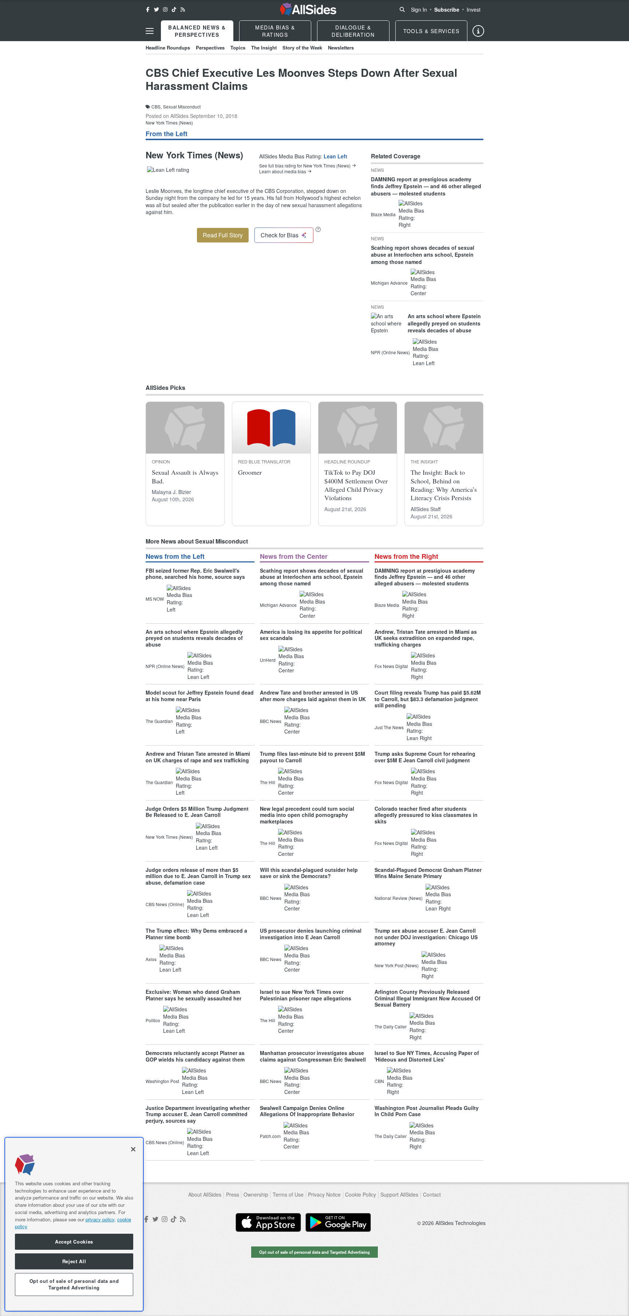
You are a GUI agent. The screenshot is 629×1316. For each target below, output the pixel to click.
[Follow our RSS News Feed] (182, 9)
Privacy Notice (324, 1194)
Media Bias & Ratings (275, 31)
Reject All (74, 1261)
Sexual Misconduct (182, 107)
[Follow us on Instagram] (165, 9)
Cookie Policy (360, 1194)
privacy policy (100, 1219)
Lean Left (335, 156)
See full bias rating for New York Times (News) (305, 166)
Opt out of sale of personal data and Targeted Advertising (314, 1252)
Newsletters (341, 47)
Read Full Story (223, 235)
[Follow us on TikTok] (174, 9)
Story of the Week (302, 47)
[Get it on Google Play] (338, 1222)
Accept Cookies (74, 1241)
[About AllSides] (478, 31)
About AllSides (204, 1194)
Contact (432, 1194)
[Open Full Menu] (149, 31)
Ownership (256, 1194)
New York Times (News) (169, 122)
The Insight (264, 47)
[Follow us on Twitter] (156, 9)
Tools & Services (431, 31)
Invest (473, 9)
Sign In (419, 9)
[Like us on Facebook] (147, 9)
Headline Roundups (168, 47)
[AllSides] (308, 9)
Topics (237, 47)
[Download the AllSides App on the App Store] (268, 1222)
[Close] (133, 1149)
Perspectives (210, 47)
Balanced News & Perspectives (197, 31)
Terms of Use (288, 1194)
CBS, (156, 107)
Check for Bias (279, 235)
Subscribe (446, 9)
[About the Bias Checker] (318, 229)
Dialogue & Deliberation (353, 31)
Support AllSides (399, 1194)
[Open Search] (402, 9)
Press (232, 1194)
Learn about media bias (282, 171)
